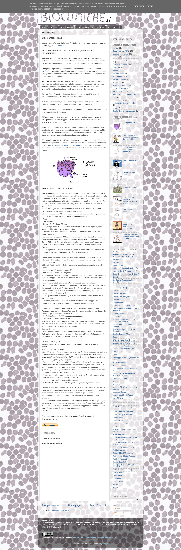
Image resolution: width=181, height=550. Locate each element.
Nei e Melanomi (119, 398)
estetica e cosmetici (120, 65)
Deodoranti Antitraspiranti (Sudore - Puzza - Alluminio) (126, 320)
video (115, 97)
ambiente (116, 68)
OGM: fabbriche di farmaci (123, 412)
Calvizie (116, 277)
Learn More (138, 6)
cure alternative (119, 100)
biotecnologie (118, 77)
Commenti (120, 513)
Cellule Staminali (119, 294)
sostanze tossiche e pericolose (125, 103)
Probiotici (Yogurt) (120, 450)
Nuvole (115, 401)
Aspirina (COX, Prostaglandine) (125, 271)
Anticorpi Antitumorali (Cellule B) (125, 268)
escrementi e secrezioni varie (124, 85)
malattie (116, 57)
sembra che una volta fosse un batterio (69, 145)
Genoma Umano (119, 365)
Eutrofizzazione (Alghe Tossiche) (125, 343)
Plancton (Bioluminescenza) (123, 447)
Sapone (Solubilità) (120, 462)
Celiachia (116, 285)
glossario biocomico (120, 54)
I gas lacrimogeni (129, 160)
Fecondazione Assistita (122, 346)
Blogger (105, 544)
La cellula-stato (60, 46)
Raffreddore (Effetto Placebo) (124, 456)
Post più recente (50, 505)
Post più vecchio (98, 505)
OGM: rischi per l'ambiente (123, 415)
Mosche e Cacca (119, 392)
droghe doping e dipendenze (124, 111)
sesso (115, 108)
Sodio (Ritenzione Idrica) (122, 470)
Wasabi (115, 490)
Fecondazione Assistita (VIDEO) (125, 349)
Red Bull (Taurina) (120, 459)
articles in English (119, 79)
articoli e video (67, 27)
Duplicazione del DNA (121, 334)
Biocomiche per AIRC (121, 51)
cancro (115, 48)
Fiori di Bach (117, 352)
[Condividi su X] (49, 433)
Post (118, 509)
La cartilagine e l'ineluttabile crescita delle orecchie (130, 137)
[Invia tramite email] (45, 433)
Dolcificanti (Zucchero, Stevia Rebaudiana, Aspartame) (124, 330)
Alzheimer (116, 262)
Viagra (115, 487)
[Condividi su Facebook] (52, 433)
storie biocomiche (119, 88)
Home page (74, 505)
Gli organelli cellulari (130, 123)
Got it (150, 6)
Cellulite (116, 300)
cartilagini (46, 71)
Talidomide (117, 479)
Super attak (117, 476)
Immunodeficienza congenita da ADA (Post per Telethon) (125, 374)
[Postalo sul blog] (47, 433)
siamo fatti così (114, 27)
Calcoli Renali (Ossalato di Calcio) (126, 274)
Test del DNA (118, 482)
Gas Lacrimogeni (119, 362)
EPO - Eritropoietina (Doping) (124, 340)
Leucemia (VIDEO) (120, 378)
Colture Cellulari (119, 313)
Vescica (116, 485)
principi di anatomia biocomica (124, 94)
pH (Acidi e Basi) (119, 434)
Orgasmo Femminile (121, 423)
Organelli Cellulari (119, 421)
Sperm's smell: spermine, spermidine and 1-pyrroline (130, 200)
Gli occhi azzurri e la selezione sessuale (131, 186)
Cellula (115, 291)
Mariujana (116, 384)
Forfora (115, 355)
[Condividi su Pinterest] (54, 433)
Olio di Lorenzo (118, 418)
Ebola (115, 337)
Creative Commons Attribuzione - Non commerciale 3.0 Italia (94, 538)
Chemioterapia (118, 303)
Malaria (115, 381)
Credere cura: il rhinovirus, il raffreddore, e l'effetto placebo (129, 225)
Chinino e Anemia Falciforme (124, 305)
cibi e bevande (118, 74)
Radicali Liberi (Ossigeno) (123, 453)
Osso (115, 426)
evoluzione (117, 82)
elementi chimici (119, 91)
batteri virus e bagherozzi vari (124, 60)
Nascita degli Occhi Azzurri (123, 395)
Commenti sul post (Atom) (60, 510)
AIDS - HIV (117, 259)
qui (78, 182)
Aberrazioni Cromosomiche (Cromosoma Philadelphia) (123, 255)
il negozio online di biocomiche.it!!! (90, 27)
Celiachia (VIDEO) (120, 288)
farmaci (115, 71)
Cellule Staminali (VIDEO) (123, 297)
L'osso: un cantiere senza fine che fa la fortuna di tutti (130, 149)
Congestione (118, 316)
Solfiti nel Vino (118, 473)
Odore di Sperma (119, 404)
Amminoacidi (118, 265)
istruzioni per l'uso (49, 27)
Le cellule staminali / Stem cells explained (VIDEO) (131, 237)
